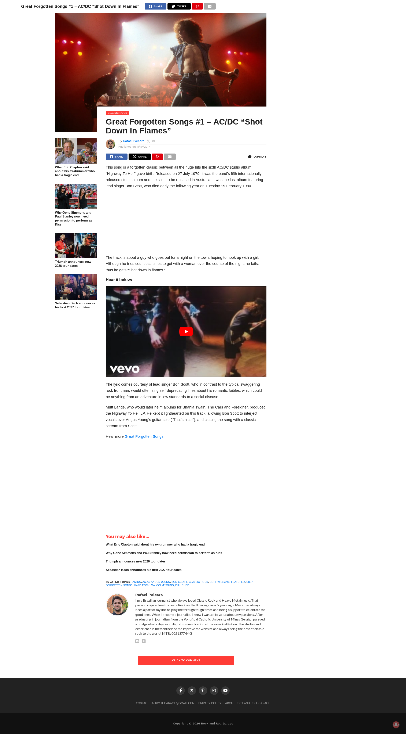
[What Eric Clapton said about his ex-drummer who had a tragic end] (76, 162)
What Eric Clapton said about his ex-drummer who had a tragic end (75, 171)
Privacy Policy (209, 703)
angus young (160, 581)
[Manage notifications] (396, 724)
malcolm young (162, 585)
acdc (146, 581)
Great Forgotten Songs (144, 436)
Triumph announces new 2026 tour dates (73, 263)
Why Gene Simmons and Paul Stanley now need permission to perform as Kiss (73, 218)
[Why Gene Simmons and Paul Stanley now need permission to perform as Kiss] (76, 208)
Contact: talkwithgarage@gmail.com (165, 703)
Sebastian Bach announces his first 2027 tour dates (75, 305)
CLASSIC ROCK (198, 581)
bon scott (179, 581)
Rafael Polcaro (133, 141)
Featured (238, 581)
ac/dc (136, 581)
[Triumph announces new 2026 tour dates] (76, 257)
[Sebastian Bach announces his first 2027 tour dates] (76, 298)
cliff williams (220, 581)
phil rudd (182, 585)
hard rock (142, 585)
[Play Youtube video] (186, 331)
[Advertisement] (186, 223)
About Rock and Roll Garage (247, 703)
